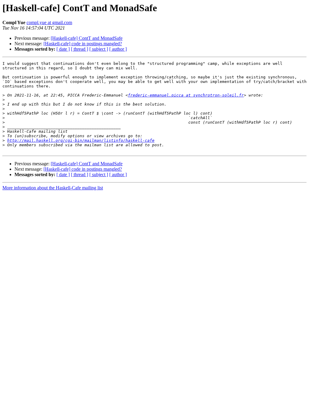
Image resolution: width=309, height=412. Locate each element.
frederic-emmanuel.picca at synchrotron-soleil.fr (186, 95)
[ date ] (63, 49)
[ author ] (118, 49)
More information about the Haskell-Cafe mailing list (52, 187)
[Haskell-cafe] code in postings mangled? (82, 43)
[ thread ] (79, 49)
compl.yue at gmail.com (49, 22)
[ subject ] (98, 49)
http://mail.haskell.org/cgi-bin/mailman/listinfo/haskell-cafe (80, 140)
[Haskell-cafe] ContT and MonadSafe (87, 38)
